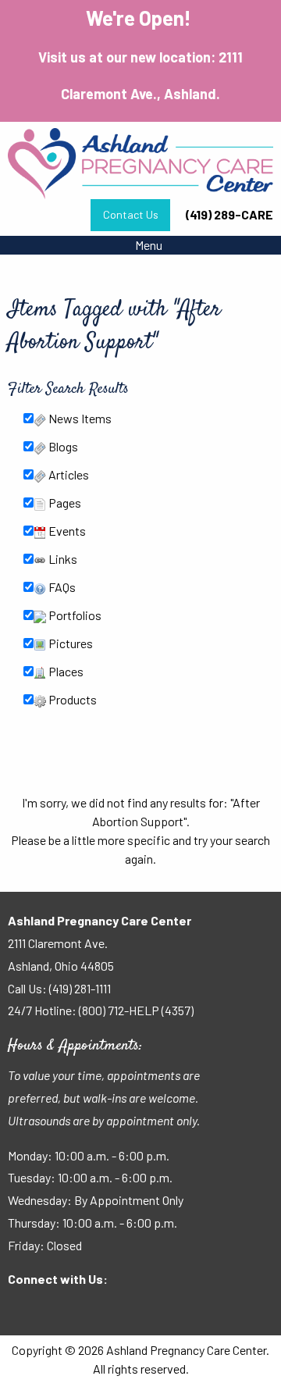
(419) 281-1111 (80, 988)
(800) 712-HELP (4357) (136, 1010)
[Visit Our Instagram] (70, 1309)
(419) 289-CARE (229, 214)
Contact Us (130, 214)
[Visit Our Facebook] (20, 1309)
